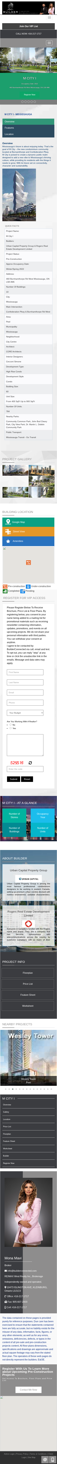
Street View (18, 531)
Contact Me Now (28, 1390)
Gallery (6, 1112)
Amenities (17, 541)
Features (9, 128)
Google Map (18, 522)
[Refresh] (30, 763)
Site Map (31, 1457)
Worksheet (27, 1006)
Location (9, 134)
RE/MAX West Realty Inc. (24, 1276)
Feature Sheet (27, 995)
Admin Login (9, 1454)
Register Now (29, 95)
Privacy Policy (22, 1454)
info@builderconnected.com (22, 1271)
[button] (28, 562)
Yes (14, 728)
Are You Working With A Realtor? (22, 721)
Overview (9, 121)
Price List (28, 984)
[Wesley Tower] (28, 1058)
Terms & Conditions (38, 1454)
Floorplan (28, 973)
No (14, 725)
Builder (6, 1156)
